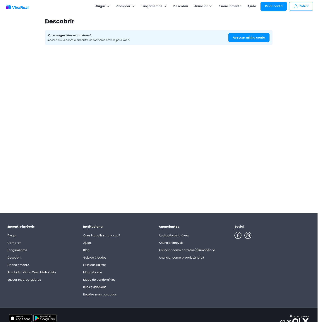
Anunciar (201, 6)
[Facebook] (237, 235)
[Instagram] (247, 235)
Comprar (123, 6)
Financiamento (230, 6)
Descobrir (180, 6)
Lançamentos (151, 6)
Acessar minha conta (249, 37)
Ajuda (251, 6)
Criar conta (273, 6)
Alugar (100, 6)
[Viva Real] (19, 7)
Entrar (304, 6)
